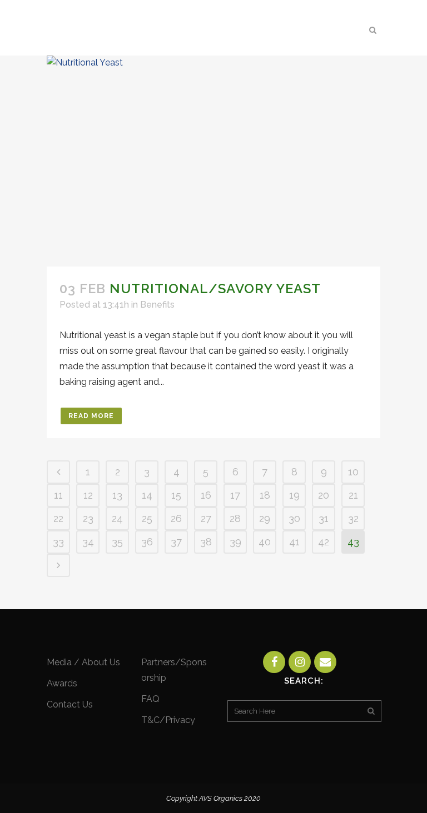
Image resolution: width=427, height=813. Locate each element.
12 (88, 495)
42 (323, 542)
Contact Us (70, 704)
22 (58, 518)
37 (176, 542)
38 (206, 542)
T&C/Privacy (168, 720)
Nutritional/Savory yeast (215, 288)
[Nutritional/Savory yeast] (213, 161)
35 (117, 542)
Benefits (157, 304)
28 (235, 518)
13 (117, 495)
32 (353, 518)
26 (176, 518)
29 (264, 518)
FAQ (150, 699)
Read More (91, 416)
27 (206, 518)
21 (353, 495)
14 (147, 495)
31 (324, 518)
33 (58, 542)
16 (206, 495)
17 (235, 495)
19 (294, 495)
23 (88, 518)
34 (88, 542)
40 (265, 542)
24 (117, 518)
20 (323, 495)
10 (353, 472)
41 (294, 542)
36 (147, 542)
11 (58, 495)
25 (147, 518)
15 (176, 495)
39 (235, 542)
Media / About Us (83, 662)
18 (265, 495)
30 (294, 518)
